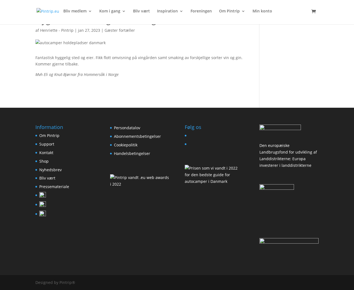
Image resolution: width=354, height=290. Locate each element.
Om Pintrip (229, 11)
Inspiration (167, 11)
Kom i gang (109, 11)
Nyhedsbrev (50, 169)
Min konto (262, 11)
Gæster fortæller (120, 30)
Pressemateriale (54, 186)
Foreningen (201, 11)
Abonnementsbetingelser (137, 136)
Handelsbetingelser (132, 153)
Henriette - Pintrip (57, 30)
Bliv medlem (75, 11)
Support (46, 144)
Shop (44, 161)
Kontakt (46, 152)
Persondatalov (127, 127)
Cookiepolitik (125, 144)
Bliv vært (141, 11)
